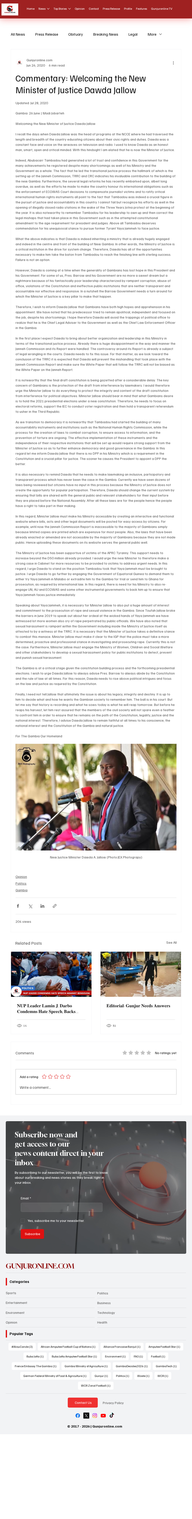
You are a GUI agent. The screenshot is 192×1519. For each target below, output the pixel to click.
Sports (11, 1293)
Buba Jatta (36, 1356)
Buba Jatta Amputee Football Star (76, 1356)
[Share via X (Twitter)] (30, 906)
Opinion (21, 876)
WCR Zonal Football (97, 1385)
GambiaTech (168, 1366)
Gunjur (102, 1376)
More (152, 34)
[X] (86, 1416)
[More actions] (173, 63)
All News (18, 34)
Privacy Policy (113, 1402)
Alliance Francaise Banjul (124, 1347)
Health (102, 1322)
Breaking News (105, 34)
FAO (140, 1356)
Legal (133, 34)
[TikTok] (112, 1416)
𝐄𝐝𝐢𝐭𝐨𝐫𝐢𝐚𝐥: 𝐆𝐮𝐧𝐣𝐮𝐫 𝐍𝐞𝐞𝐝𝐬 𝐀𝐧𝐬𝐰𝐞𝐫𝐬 (138, 1005)
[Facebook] (78, 1416)
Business (104, 1303)
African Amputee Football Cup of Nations (69, 1347)
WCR (164, 1376)
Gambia (22, 890)
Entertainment (16, 1302)
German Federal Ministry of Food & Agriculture (56, 1376)
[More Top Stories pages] (69, 8)
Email (26, 1198)
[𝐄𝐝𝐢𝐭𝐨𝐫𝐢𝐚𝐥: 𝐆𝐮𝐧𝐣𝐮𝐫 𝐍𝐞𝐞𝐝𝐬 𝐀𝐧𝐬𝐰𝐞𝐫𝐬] (140, 974)
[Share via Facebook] (18, 906)
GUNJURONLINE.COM (40, 1266)
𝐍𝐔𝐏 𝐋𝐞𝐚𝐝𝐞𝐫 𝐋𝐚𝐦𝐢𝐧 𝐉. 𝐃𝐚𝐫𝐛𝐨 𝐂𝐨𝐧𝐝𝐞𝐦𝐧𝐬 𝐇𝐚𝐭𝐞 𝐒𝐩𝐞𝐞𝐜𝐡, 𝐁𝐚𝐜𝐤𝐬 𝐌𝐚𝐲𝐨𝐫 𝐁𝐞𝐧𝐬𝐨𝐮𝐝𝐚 (46, 1008)
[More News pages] (48, 8)
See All (171, 942)
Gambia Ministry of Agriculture (87, 1366)
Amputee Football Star (165, 1347)
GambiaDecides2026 (133, 1366)
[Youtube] (103, 1416)
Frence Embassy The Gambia (37, 1366)
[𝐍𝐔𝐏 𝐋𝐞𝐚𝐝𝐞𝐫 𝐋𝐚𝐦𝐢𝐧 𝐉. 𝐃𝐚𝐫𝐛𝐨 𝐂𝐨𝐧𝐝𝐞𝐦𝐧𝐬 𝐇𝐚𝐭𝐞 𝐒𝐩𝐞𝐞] (51, 974)
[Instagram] (95, 1416)
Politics (21, 883)
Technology (106, 1312)
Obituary (75, 34)
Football (159, 1356)
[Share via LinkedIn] (42, 906)
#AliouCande (24, 1347)
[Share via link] (54, 906)
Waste (144, 1376)
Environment (15, 1312)
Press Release (46, 34)
